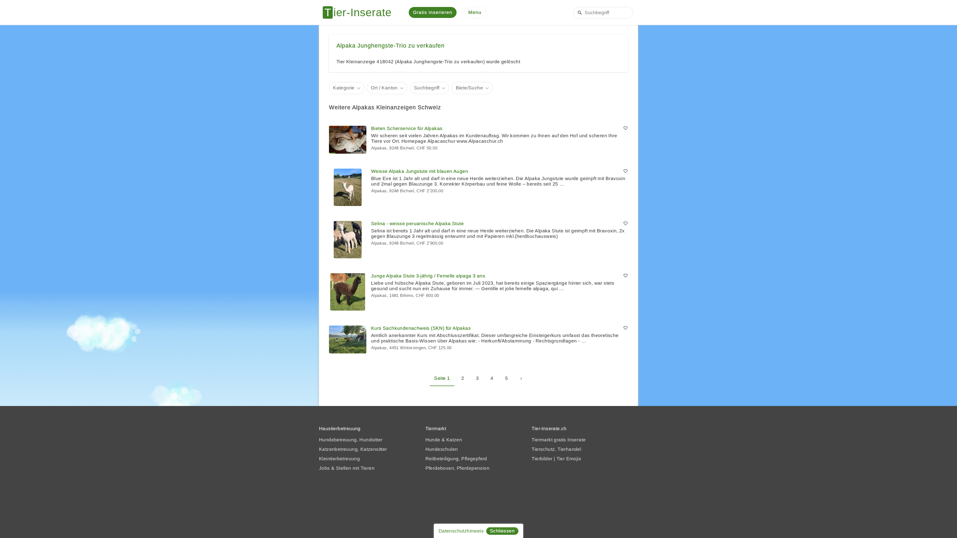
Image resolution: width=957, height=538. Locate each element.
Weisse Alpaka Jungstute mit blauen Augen (419, 171)
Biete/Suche (469, 87)
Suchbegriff (426, 87)
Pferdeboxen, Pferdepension (457, 468)
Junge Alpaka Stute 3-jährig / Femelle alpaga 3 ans (428, 275)
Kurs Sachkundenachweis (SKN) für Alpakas (421, 328)
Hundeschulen (441, 449)
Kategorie (344, 87)
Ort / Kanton (384, 87)
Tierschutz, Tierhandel (556, 449)
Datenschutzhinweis (461, 531)
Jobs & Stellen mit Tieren (347, 468)
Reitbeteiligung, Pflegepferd (456, 458)
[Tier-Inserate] (360, 12)
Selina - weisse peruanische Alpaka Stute (417, 223)
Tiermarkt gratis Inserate (559, 439)
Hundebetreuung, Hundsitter (350, 439)
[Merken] (625, 128)
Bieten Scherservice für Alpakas (406, 128)
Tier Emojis (569, 458)
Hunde (432, 439)
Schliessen (502, 531)
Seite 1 (442, 378)
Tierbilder (542, 458)
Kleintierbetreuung (339, 458)
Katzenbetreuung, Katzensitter (353, 449)
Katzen (454, 439)
